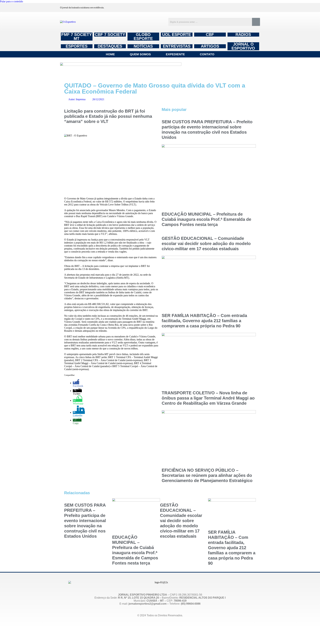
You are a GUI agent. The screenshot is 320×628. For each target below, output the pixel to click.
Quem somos (140, 54)
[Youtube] (230, 7)
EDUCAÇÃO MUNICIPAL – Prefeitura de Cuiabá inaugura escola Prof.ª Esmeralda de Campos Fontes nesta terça (206, 219)
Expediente (175, 54)
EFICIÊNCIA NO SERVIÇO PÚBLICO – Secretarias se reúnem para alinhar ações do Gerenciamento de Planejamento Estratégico (207, 475)
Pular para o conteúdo (11, 1)
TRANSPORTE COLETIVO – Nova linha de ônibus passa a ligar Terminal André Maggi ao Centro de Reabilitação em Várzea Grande (208, 398)
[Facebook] (205, 7)
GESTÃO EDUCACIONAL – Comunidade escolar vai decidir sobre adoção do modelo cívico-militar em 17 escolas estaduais (206, 243)
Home (110, 54)
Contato (207, 54)
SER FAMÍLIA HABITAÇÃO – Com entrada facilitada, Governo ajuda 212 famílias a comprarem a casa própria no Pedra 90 (204, 320)
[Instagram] (180, 7)
